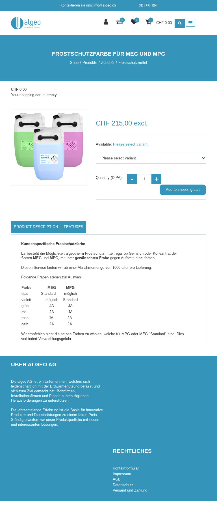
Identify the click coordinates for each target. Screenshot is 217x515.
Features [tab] (73, 227)
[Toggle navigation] (190, 23)
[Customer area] (107, 22)
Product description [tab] (36, 227)
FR (148, 5)
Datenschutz (123, 485)
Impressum (122, 474)
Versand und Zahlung (130, 490)
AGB (117, 479)
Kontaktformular (126, 468)
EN (154, 5)
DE (141, 5)
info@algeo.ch (105, 5)
